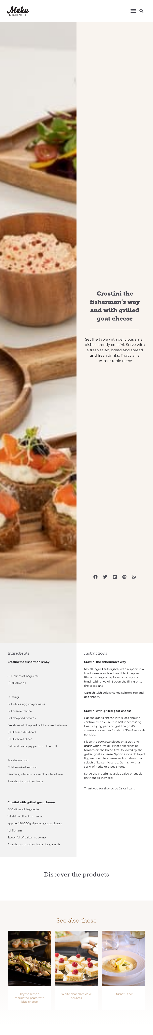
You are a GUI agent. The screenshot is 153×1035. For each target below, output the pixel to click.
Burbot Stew (123, 994)
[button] (133, 10)
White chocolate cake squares (76, 996)
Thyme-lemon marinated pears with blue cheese (29, 997)
